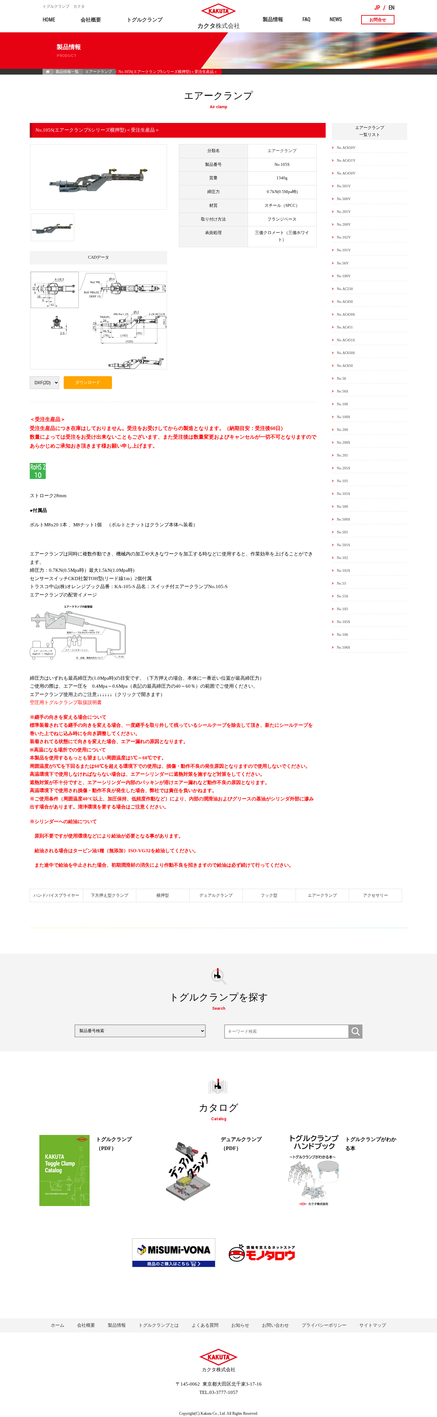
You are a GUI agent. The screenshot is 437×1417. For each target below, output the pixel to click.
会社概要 (91, 19)
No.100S (343, 417)
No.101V (344, 250)
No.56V (343, 263)
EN (391, 7)
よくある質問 (205, 1325)
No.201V (344, 212)
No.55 (341, 583)
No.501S (343, 545)
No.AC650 (345, 366)
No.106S (343, 647)
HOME (49, 20)
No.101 (342, 481)
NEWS (336, 19)
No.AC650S (346, 353)
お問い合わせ (275, 1325)
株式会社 (218, 23)
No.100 (342, 404)
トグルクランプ (145, 19)
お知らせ (240, 1325)
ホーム (57, 1325)
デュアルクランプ (216, 895)
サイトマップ (372, 1325)
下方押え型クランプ (109, 895)
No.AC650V (346, 148)
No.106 (342, 634)
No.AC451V (346, 160)
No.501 (342, 532)
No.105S (343, 622)
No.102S (343, 570)
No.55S (342, 596)
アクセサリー (375, 895)
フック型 (269, 895)
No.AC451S (346, 340)
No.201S (343, 468)
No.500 (342, 506)
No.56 (341, 378)
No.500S (343, 519)
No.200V (344, 224)
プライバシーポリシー (324, 1325)
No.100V (344, 276)
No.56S (342, 391)
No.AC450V (346, 173)
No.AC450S (346, 314)
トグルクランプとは (159, 1325)
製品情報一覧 (67, 71)
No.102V (344, 237)
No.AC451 (345, 327)
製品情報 (273, 19)
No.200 (342, 430)
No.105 (342, 609)
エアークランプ (98, 71)
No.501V (344, 186)
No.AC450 (345, 302)
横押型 (162, 895)
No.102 (342, 558)
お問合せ (377, 19)
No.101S (343, 494)
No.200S (343, 442)
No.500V (344, 199)
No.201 (342, 455)
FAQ (306, 19)
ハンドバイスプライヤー (56, 895)
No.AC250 (345, 289)
